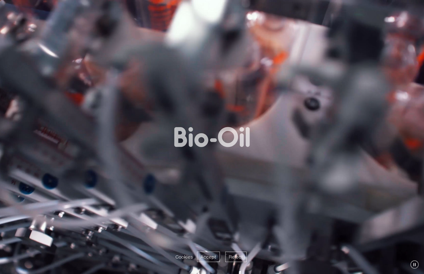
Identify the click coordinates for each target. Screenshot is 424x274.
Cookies (184, 257)
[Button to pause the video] (414, 264)
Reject (236, 257)
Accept (208, 257)
